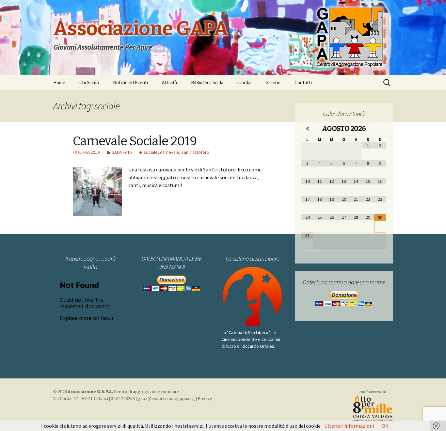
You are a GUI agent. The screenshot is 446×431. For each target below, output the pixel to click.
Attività (169, 82)
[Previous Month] (307, 129)
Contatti (303, 82)
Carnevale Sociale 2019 (135, 141)
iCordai (244, 82)
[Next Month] (380, 129)
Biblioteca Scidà (207, 82)
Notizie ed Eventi (130, 82)
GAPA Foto (121, 152)
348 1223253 (123, 398)
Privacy (205, 398)
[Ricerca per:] (387, 82)
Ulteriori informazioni (349, 426)
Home (59, 82)
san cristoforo (195, 152)
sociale (151, 152)
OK (385, 426)
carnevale (169, 152)
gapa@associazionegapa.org (166, 398)
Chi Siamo (89, 82)
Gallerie (272, 82)
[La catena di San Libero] (252, 296)
